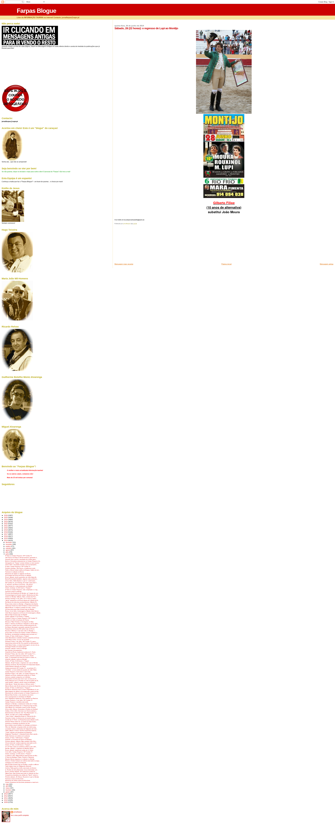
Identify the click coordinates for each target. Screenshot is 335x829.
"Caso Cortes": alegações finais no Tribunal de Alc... (21, 716)
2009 (6, 802)
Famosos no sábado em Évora (14, 572)
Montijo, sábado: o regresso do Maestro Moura (19, 748)
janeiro (8, 792)
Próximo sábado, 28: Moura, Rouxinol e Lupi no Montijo (22, 777)
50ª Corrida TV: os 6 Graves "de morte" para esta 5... (21, 582)
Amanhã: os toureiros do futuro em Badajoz (18, 739)
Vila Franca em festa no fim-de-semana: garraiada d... (21, 557)
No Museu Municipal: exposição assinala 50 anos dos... (22, 627)
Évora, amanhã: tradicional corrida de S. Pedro (19, 655)
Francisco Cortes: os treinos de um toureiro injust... (20, 718)
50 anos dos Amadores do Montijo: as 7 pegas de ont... (22, 593)
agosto (8, 550)
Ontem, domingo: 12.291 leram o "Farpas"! (18, 753)
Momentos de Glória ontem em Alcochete (17, 780)
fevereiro (9, 790)
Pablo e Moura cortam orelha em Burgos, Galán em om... (22, 570)
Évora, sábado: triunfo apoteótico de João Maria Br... (21, 577)
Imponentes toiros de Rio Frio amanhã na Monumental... (22, 643)
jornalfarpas (17, 812)
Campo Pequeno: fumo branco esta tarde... (18, 671)
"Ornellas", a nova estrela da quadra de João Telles (21, 670)
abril (7, 786)
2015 (6, 538)
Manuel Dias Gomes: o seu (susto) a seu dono (19, 695)
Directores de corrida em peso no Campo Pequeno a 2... (22, 693)
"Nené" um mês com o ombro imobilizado (17, 714)
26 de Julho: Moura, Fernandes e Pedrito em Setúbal (21, 709)
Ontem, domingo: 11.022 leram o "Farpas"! (18, 588)
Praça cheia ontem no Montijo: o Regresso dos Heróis (21, 604)
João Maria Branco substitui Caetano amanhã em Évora (22, 637)
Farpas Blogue (36, 10)
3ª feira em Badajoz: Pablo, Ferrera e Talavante (19, 757)
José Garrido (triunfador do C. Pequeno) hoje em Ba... (21, 705)
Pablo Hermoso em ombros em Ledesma (17, 736)
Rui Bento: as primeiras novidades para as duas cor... (21, 634)
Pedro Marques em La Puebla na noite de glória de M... (22, 680)
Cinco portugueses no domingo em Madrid (18, 696)
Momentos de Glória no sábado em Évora (17, 573)
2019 (6, 530)
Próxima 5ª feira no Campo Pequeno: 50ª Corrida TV (21, 618)
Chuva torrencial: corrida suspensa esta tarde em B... (21, 743)
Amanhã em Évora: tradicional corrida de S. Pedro (20, 652)
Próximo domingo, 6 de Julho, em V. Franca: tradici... (21, 598)
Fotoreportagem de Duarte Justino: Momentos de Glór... (22, 595)
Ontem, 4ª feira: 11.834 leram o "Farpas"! (17, 688)
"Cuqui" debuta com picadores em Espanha (18, 732)
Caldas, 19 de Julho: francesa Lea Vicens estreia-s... (21, 711)
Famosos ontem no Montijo (13, 591)
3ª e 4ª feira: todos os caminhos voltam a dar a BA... (21, 746)
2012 (6, 796)
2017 (6, 534)
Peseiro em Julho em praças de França (17, 620)
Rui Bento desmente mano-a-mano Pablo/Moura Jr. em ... (22, 689)
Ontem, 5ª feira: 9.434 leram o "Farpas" (17, 661)
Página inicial (226, 264)
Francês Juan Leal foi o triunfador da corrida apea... (21, 559)
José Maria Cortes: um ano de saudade (17, 639)
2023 (6, 522)
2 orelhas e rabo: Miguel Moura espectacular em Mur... (21, 755)
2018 (6, 532)
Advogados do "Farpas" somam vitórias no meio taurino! (22, 563)
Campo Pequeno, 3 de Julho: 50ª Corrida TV (18, 700)
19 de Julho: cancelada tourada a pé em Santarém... (21, 564)
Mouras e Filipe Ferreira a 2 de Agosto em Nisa (19, 622)
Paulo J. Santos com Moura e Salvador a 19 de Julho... (22, 623)
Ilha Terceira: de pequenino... (14, 650)
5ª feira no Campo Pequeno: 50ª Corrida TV (18, 555)
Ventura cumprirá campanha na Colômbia (17, 677)
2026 (6, 515)
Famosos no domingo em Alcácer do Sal (17, 723)
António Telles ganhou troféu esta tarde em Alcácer (20, 768)
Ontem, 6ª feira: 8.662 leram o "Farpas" (17, 636)
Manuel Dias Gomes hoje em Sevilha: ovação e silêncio (22, 764)
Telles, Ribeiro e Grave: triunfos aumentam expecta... (21, 730)
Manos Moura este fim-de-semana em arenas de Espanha (22, 686)
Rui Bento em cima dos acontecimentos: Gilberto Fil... (21, 602)
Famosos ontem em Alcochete (14, 778)
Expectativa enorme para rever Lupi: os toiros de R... (21, 678)
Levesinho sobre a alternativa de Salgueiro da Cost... (21, 729)
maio (7, 784)
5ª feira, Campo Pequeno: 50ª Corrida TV (17, 566)
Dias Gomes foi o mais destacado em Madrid (18, 586)
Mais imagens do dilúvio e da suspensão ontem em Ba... (22, 691)
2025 (6, 517)
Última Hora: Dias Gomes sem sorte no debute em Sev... (22, 773)
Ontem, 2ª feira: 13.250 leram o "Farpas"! (17, 745)
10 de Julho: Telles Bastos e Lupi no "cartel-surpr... (20, 580)
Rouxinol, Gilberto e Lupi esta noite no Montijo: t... (20, 630)
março (8, 788)
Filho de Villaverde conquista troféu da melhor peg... (21, 727)
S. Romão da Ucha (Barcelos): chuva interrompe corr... (21, 770)
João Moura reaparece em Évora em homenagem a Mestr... (23, 613)
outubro (8, 546)
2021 (6, 526)
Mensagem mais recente (124, 264)
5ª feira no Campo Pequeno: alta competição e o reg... (21, 589)
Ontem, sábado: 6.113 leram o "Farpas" (17, 616)
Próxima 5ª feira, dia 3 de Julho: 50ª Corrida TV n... (20, 654)
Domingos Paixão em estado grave (15, 646)
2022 (6, 523)
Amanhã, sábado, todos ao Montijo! (16, 659)
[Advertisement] (134, 244)
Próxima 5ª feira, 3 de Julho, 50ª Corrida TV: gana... (21, 641)
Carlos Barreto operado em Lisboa (15, 666)
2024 (6, 519)
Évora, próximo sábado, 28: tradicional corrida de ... (21, 771)
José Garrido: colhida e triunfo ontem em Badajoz (20, 682)
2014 (6, 540)
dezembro (9, 542)
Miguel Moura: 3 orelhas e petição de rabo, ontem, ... (21, 607)
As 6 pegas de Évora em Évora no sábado (18, 575)
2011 (6, 798)
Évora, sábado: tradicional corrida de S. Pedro (19, 750)
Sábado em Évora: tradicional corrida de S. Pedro (20, 675)
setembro (9, 548)
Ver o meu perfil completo (20, 815)
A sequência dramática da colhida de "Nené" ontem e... (22, 775)
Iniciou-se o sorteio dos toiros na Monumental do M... (21, 625)
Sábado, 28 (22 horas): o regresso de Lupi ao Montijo (21, 663)
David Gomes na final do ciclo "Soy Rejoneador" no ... (21, 712)
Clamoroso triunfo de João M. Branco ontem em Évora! (21, 605)
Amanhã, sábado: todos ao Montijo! (16, 648)
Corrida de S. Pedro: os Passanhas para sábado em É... (22, 720)
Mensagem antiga (326, 264)
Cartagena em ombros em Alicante (15, 762)
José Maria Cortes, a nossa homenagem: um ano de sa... (22, 645)
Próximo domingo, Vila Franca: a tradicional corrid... (20, 568)
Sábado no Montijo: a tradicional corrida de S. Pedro (21, 704)
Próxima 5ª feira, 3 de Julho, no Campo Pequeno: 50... (22, 673)
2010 (6, 800)
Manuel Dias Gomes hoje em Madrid (16, 614)
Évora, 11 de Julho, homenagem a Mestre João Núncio (22, 611)
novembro (9, 544)
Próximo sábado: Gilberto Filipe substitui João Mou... (21, 741)
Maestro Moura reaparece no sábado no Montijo (19, 759)
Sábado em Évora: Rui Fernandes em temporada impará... (23, 664)
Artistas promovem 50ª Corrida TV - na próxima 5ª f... (21, 668)
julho (7, 552)
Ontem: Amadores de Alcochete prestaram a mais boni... (22, 782)
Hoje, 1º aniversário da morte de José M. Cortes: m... (21, 657)
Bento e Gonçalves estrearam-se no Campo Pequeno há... (23, 561)
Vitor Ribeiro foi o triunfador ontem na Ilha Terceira (20, 707)
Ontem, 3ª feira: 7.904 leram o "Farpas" (17, 737)
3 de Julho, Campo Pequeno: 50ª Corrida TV (18, 752)
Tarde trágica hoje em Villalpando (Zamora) (18, 766)
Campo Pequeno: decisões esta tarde (16, 702)
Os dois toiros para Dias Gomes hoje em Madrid (19, 609)
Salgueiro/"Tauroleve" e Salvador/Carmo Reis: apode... (21, 734)
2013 (6, 794)
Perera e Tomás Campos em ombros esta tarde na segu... (22, 761)
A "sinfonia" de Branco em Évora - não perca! (19, 584)
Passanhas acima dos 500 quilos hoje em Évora (19, 629)
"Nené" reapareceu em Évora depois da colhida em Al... (22, 600)
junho (7, 554)
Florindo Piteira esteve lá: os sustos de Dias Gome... (21, 721)
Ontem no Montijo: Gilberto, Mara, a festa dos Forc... (21, 596)
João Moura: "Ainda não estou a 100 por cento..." (20, 684)
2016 (6, 536)
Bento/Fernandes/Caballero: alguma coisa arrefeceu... (21, 579)
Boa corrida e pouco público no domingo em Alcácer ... (21, 725)
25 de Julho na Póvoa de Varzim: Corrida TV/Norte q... (21, 632)
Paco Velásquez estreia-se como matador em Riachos (21, 698)
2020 (6, 528)
